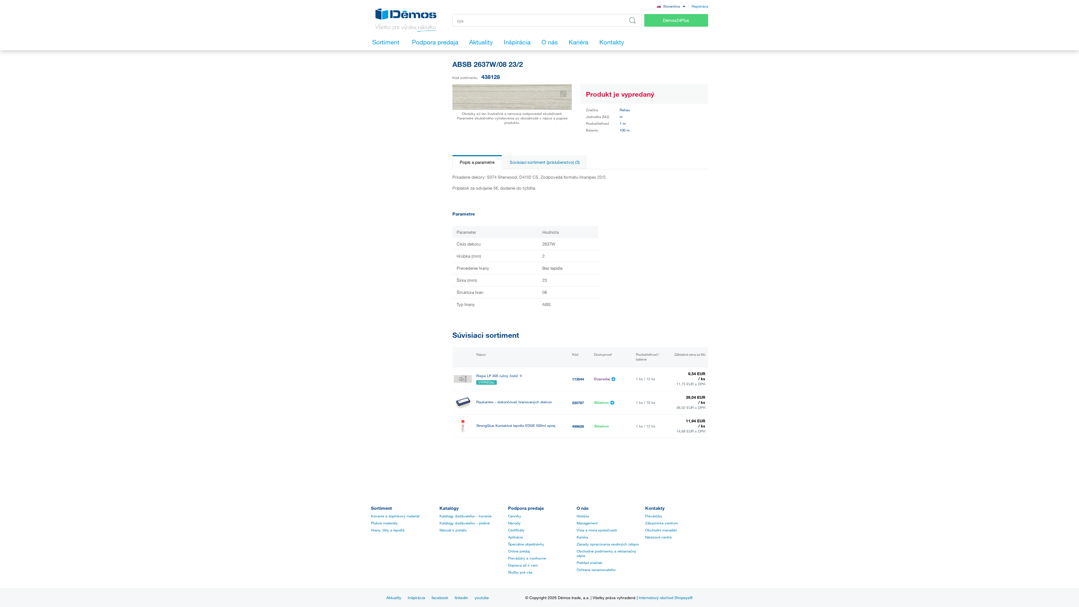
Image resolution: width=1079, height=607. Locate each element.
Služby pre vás (520, 572)
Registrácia (700, 6)
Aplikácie (515, 537)
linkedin (461, 597)
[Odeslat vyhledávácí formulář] (632, 20)
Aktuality (393, 597)
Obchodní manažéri (661, 530)
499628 (578, 426)
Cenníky (514, 516)
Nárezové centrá (658, 537)
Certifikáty (516, 530)
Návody (514, 523)
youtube (482, 597)
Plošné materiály (384, 523)
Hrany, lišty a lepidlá (387, 530)
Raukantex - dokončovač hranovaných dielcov (514, 402)
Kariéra (582, 537)
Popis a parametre (477, 162)
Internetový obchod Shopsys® (666, 597)
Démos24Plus (676, 20)
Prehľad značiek (589, 562)
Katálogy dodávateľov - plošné (464, 523)
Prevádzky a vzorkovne (527, 558)
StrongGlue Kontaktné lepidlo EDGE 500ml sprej (515, 425)
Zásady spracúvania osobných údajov (608, 544)
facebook (440, 597)
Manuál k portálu (453, 530)
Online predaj (519, 551)
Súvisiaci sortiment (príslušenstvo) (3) (545, 162)
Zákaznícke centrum (661, 523)
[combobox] (671, 6)
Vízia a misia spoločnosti (597, 530)
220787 (578, 402)
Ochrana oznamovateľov (596, 569)
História (583, 516)
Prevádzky (653, 516)
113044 (578, 379)
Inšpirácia (416, 597)
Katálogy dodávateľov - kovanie (465, 516)
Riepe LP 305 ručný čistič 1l (499, 376)
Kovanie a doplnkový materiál (395, 516)
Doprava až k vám (523, 565)
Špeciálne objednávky (526, 544)
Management (587, 523)
